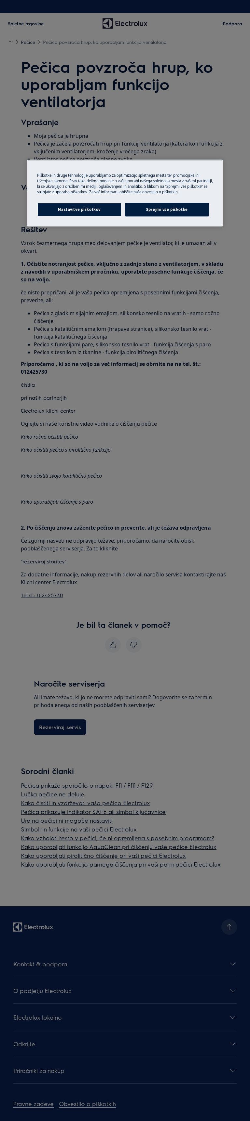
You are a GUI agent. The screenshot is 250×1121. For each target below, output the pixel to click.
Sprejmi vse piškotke (167, 209)
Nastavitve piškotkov (79, 209)
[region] (125, 193)
